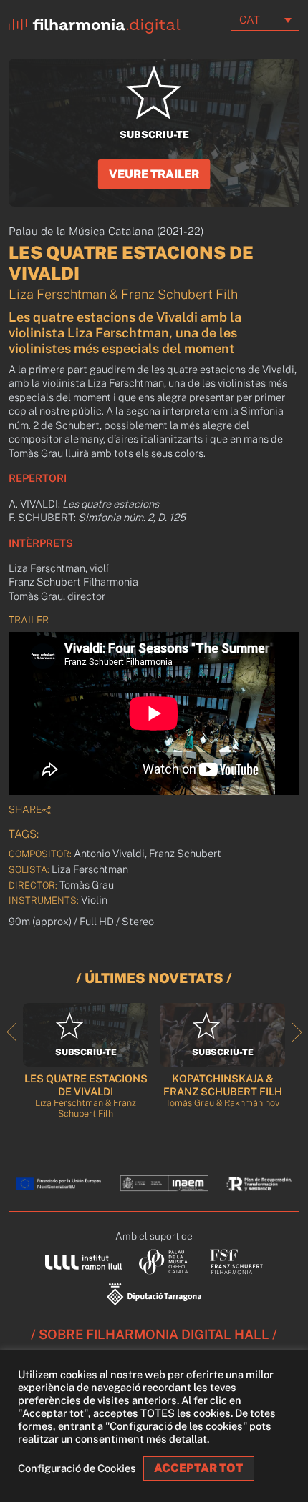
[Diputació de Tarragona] (154, 1293)
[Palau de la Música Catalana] (166, 1261)
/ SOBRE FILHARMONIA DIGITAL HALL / (154, 1334)
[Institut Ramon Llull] (83, 1261)
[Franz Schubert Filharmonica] (237, 1261)
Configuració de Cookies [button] (77, 1468)
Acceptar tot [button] (198, 1468)
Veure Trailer (154, 174)
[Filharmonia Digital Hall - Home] (95, 22)
